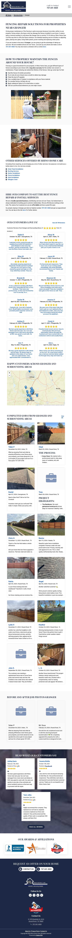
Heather (42, 625)
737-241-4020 (52, 8)
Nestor (41, 538)
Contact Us (28, 869)
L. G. (40, 668)
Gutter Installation (14, 173)
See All (62, 417)
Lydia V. (11, 625)
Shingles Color (13, 179)
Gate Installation (13, 177)
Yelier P (11, 447)
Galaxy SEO (39, 935)
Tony (41, 492)
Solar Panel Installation (15, 169)
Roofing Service (13, 171)
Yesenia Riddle (44, 761)
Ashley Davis (12, 761)
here (44, 47)
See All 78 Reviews (58, 223)
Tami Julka (27, 795)
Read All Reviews (36, 827)
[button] (29, 371)
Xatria (10, 581)
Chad (41, 447)
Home (9, 15)
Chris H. (11, 538)
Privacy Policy (35, 931)
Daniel (10, 492)
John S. (11, 668)
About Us (27, 931)
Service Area (18, 15)
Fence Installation (14, 175)
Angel (41, 581)
